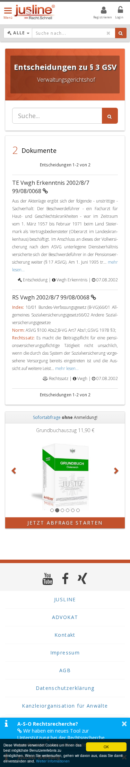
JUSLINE (65, 599)
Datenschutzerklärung (65, 688)
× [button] (124, 723)
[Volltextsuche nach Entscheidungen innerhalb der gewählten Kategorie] (110, 116)
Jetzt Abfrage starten (65, 522)
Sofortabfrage (47, 417)
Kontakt (65, 635)
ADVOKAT (65, 617)
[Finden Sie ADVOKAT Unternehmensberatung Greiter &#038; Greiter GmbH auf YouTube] (47, 578)
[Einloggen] (116, 11)
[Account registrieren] (99, 11)
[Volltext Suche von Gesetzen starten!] (121, 33)
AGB (65, 670)
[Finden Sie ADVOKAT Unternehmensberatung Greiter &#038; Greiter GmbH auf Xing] (83, 578)
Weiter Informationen (53, 761)
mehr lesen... (67, 368)
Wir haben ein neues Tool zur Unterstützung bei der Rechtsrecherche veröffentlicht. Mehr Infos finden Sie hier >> (65, 737)
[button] (14, 470)
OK (106, 746)
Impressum (65, 652)
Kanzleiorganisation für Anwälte (65, 705)
